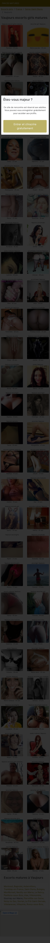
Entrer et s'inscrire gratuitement (25, 126)
